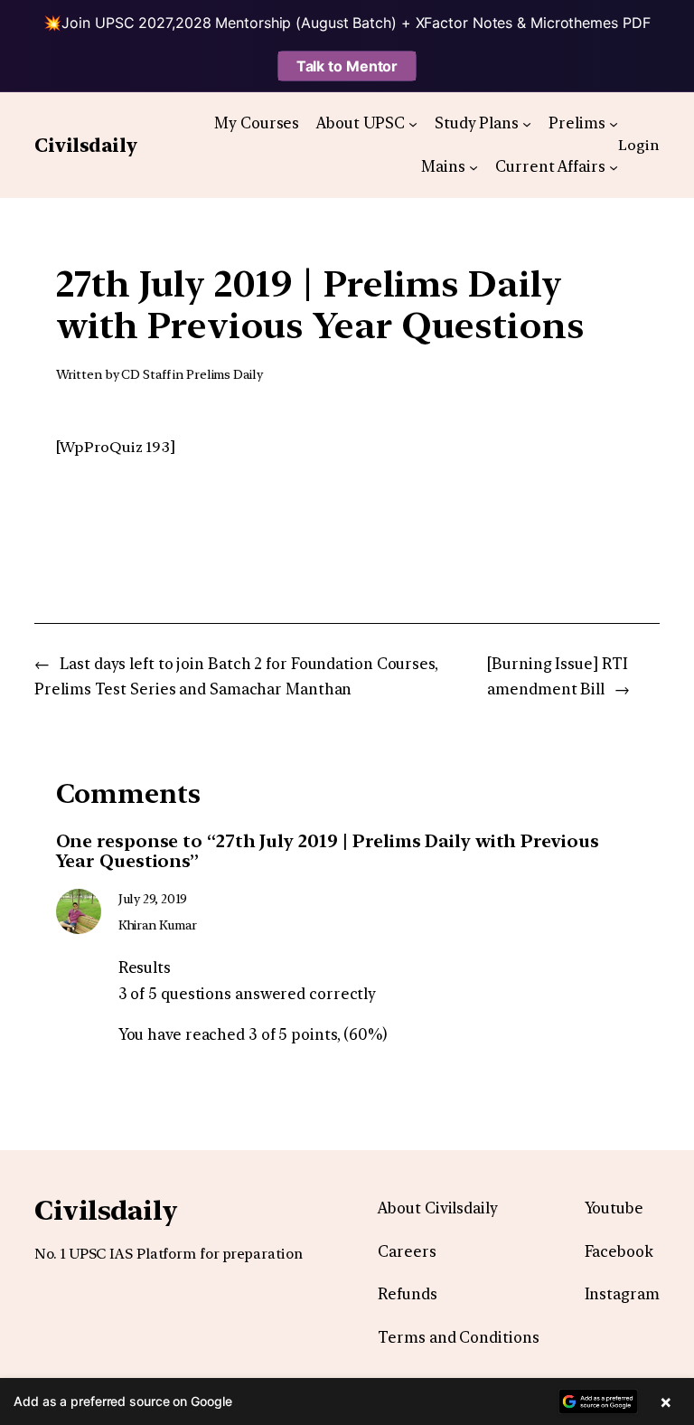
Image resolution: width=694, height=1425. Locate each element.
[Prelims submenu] (613, 122)
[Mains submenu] (473, 166)
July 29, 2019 (153, 899)
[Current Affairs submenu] (613, 166)
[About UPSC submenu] (412, 122)
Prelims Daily (224, 374)
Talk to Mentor (347, 66)
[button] (347, 1401)
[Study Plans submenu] (526, 122)
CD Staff (145, 374)
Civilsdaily (85, 145)
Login (639, 145)
